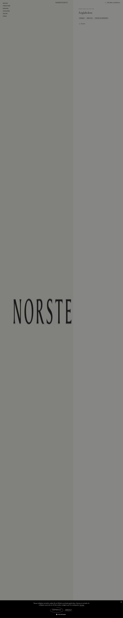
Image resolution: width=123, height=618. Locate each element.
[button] (61, 614)
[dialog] (61, 309)
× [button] (121, 602)
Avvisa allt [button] (68, 609)
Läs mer (82, 605)
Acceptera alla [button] (56, 609)
